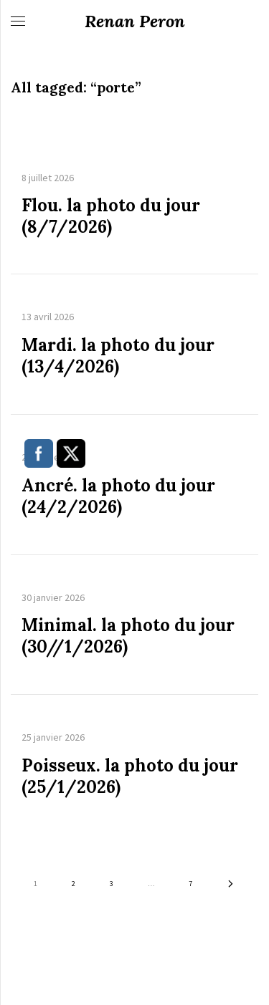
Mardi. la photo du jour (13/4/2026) (118, 356)
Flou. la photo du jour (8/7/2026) (111, 216)
